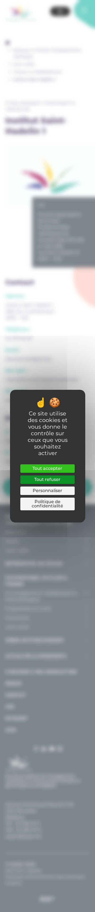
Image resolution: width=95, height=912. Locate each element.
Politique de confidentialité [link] (47, 503)
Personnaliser (47, 490)
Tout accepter (47, 468)
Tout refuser (47, 479)
